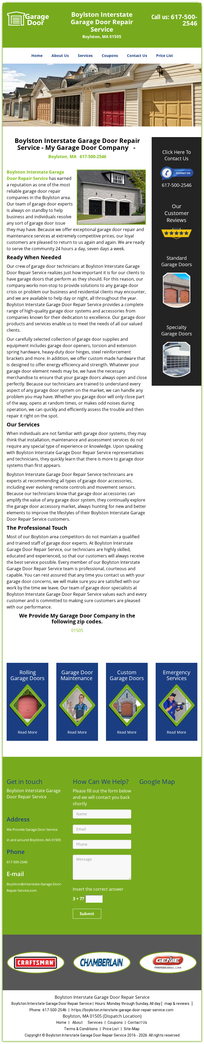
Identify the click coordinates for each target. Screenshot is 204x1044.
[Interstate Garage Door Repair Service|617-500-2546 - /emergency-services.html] (176, 704)
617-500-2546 (184, 19)
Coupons (110, 55)
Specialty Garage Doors (176, 330)
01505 (77, 630)
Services (85, 55)
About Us (60, 55)
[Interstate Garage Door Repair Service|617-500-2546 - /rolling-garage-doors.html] (27, 704)
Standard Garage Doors (176, 261)
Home (36, 55)
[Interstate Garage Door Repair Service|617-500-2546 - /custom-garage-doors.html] (127, 704)
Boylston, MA (62, 156)
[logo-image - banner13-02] (102, 95)
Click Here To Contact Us (176, 155)
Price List (164, 55)
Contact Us (137, 55)
